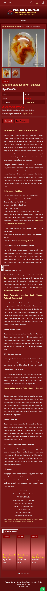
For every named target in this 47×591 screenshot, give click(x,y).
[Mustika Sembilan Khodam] (23, 544)
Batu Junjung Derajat (25, 241)
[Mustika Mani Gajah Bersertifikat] (38, 544)
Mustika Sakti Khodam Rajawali (17, 519)
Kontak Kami (7, 2)
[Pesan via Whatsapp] (37, 3)
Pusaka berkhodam (32, 519)
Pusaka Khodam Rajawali (14, 521)
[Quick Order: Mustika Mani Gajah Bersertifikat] (43, 552)
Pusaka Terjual (30, 102)
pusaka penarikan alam (28, 521)
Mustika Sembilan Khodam (23, 556)
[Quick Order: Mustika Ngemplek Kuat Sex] (15, 552)
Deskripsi (8, 121)
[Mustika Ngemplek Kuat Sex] (9, 544)
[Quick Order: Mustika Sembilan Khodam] (29, 552)
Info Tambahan (21, 121)
